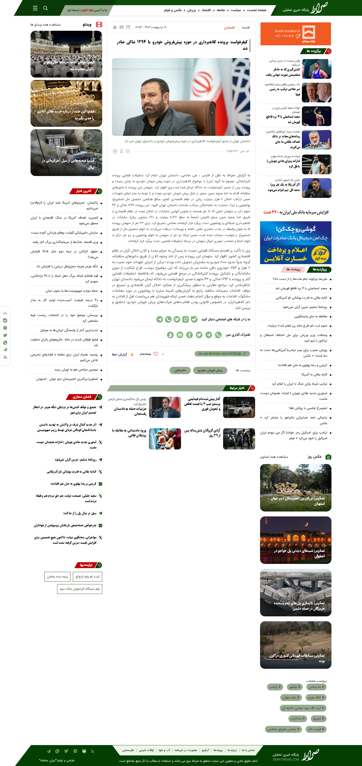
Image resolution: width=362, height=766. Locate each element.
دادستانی (180, 370)
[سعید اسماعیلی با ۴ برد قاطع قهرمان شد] (315, 116)
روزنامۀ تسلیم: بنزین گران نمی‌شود (305, 307)
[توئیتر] (5, 335)
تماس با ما (248, 750)
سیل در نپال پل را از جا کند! (79, 513)
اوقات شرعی (146, 750)
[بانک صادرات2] (296, 233)
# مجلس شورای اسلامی (283, 729)
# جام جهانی (291, 697)
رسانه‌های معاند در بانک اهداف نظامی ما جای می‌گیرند (286, 142)
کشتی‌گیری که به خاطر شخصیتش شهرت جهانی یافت (283, 72)
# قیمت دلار (316, 729)
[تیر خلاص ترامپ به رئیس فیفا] (315, 92)
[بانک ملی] (296, 212)
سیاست (236, 10)
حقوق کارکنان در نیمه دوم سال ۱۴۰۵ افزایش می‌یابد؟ (64, 254)
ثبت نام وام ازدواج (87, 576)
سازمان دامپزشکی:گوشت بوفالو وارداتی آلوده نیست (64, 233)
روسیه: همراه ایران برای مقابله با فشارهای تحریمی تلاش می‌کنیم (64, 357)
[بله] (5, 320)
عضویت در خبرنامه (186, 750)
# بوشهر (294, 687)
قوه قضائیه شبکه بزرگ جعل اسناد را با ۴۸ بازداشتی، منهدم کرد (64, 278)
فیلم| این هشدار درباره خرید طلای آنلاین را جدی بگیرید (65, 115)
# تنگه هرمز (316, 697)
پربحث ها (293, 269)
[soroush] (170, 335)
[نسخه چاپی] (115, 27)
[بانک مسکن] (296, 34)
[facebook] (189, 335)
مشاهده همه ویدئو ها (46, 25)
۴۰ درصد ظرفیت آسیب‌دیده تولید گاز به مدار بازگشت (64, 303)
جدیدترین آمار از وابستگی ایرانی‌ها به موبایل (69, 330)
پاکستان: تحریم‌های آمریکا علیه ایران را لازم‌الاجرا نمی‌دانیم (64, 205)
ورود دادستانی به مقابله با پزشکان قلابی (129, 433)
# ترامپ (275, 687)
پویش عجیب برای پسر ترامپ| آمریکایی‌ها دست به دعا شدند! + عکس (294, 353)
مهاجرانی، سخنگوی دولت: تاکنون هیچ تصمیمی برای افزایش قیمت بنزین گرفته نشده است (65, 540)
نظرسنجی (128, 750)
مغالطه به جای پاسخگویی (310, 316)
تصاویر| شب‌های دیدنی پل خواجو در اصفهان (299, 553)
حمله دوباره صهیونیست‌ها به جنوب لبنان (72, 291)
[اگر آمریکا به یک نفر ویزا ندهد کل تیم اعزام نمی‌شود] (315, 188)
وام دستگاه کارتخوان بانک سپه (79, 589)
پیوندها (218, 750)
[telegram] (209, 335)
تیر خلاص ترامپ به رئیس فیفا (284, 92)
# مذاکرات (298, 718)
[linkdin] (180, 335)
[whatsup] (218, 335)
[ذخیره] (128, 27)
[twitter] (199, 335)
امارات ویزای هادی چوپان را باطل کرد (283, 164)
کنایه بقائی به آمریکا (314, 374)
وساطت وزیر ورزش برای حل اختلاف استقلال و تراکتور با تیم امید (294, 338)
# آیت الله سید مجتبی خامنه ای (303, 708)
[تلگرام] (5, 349)
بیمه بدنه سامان (57, 576)
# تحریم (318, 718)
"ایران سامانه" (48, 760)
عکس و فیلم (172, 10)
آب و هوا (164, 750)
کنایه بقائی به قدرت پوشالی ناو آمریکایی (301, 298)
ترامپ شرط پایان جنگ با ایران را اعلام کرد (299, 384)
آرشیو (205, 750)
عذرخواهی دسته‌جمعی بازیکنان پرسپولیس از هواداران (65, 525)
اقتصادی (229, 28)
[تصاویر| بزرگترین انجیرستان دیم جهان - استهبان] (296, 487)
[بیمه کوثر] (296, 254)
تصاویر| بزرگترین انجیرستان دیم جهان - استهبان (296, 501)
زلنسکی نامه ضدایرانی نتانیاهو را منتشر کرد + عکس (294, 420)
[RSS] (5, 357)
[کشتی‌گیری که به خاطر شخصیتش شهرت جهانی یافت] (315, 69)
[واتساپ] (5, 342)
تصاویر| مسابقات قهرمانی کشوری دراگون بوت (297, 658)
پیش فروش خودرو (210, 370)
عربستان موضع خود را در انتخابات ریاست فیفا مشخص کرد (64, 318)
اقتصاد (206, 10)
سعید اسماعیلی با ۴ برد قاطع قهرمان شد (283, 119)
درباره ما (232, 750)
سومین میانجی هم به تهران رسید (76, 369)
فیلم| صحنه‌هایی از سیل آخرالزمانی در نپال (68, 164)
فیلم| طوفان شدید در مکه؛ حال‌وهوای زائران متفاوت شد (68, 66)
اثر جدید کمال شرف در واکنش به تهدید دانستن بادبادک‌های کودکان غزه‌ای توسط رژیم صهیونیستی (66, 427)
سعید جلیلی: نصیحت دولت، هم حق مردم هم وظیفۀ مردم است (66, 499)
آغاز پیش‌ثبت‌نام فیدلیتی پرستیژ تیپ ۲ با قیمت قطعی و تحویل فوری (202, 404)
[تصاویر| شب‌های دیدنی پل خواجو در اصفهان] (296, 540)
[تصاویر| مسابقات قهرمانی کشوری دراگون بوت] (296, 645)
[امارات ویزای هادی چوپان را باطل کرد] (315, 164)
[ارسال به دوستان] (121, 27)
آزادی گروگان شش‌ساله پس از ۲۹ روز (202, 433)
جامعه (221, 10)
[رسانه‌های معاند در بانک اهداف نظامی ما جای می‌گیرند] (315, 140)
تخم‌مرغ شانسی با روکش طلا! (308, 408)
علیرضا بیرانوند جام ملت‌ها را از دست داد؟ (300, 279)
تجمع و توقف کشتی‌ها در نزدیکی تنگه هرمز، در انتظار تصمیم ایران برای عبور (64, 410)
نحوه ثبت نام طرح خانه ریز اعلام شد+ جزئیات (297, 326)
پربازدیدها (320, 269)
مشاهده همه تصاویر (274, 457)
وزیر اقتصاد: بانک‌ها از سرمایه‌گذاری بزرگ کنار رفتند (65, 242)
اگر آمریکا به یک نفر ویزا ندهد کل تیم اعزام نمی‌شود (284, 187)
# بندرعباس (316, 687)
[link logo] (307, 8)
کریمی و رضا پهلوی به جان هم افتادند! (302, 365)
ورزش (191, 10)
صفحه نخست (256, 10)
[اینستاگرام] (5, 328)
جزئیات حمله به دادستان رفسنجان (130, 411)
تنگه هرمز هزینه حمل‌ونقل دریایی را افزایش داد (67, 266)
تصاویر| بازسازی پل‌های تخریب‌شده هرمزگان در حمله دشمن (299, 606)
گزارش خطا (120, 354)
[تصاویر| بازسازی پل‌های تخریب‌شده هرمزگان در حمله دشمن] (296, 592)
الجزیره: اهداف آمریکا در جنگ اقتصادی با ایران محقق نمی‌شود (64, 220)
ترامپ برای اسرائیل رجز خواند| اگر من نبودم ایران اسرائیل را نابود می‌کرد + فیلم (294, 435)
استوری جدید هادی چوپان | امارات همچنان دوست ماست (294, 396)
